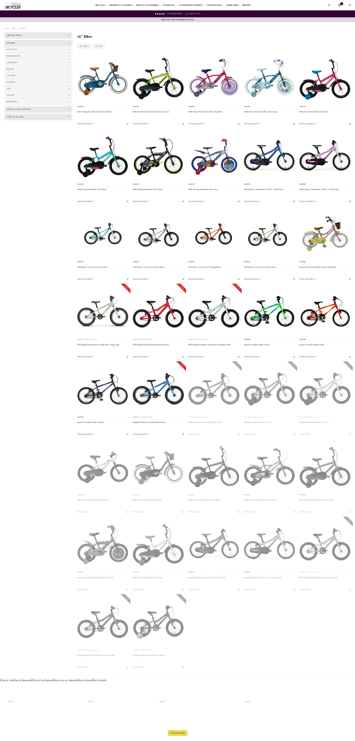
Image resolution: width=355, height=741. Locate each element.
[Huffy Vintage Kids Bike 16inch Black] (158, 466)
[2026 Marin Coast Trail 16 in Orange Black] (213, 233)
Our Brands (92, 709)
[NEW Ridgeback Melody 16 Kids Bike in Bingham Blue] (213, 311)
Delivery (11, 706)
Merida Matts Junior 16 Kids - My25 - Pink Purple (263, 578)
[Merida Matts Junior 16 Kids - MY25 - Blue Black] (213, 544)
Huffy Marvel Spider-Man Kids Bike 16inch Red (95, 578)
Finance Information (16, 713)
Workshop (92, 713)
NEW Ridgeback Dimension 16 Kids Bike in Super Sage (98, 345)
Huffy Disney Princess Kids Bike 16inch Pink (205, 112)
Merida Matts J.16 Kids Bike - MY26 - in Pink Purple (319, 189)
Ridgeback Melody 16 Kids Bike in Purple (149, 655)
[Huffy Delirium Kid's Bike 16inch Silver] (158, 156)
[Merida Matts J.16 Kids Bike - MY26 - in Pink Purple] (325, 156)
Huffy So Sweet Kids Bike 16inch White (148, 578)
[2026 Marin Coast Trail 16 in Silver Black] (158, 233)
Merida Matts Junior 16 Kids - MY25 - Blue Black (207, 578)
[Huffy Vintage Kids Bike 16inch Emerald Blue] (102, 78)
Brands (246, 5)
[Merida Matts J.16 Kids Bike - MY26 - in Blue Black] (269, 156)
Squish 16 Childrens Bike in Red (311, 345)
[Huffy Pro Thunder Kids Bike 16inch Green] (269, 466)
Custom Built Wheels (191, 5)
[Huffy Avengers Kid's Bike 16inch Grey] (213, 156)
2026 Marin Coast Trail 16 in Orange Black (204, 267)
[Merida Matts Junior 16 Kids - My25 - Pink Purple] (269, 544)
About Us (91, 706)
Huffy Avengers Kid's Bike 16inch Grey (203, 189)
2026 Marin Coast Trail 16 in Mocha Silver (260, 267)
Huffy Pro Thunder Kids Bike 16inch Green (260, 500)
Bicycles (100, 5)
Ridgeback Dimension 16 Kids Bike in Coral (205, 422)
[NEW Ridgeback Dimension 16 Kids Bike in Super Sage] (102, 311)
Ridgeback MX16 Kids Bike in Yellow (313, 422)
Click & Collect (14, 709)
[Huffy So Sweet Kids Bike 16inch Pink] (325, 78)
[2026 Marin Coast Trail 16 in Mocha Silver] (269, 233)
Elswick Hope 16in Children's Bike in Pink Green (317, 267)
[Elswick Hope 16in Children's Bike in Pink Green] (325, 233)
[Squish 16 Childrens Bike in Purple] (102, 389)
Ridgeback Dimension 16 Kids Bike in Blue (149, 422)
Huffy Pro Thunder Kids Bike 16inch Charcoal (316, 500)
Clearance (169, 5)
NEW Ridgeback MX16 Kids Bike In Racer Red (151, 345)
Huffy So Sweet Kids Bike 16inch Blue (91, 189)
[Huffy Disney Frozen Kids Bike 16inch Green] (269, 78)
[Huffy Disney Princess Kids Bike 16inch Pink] (213, 78)
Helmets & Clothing (120, 5)
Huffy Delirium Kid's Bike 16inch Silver (148, 189)
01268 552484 (251, 706)
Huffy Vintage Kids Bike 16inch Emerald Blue (94, 112)
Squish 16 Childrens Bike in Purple (90, 422)
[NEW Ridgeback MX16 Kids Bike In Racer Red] (158, 311)
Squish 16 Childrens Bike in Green (257, 345)
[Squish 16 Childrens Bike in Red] (325, 311)
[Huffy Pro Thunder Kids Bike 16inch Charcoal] (325, 466)
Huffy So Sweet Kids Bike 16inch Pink (313, 112)
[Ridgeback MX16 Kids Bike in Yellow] (325, 389)
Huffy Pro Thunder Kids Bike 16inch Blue (204, 500)
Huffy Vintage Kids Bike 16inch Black (147, 500)
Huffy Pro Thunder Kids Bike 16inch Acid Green (151, 112)
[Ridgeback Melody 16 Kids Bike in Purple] (158, 622)
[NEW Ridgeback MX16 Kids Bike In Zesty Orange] (325, 544)
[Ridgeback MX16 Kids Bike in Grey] (269, 389)
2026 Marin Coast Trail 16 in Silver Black (148, 267)
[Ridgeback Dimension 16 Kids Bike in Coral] (213, 389)
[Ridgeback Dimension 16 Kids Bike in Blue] (158, 389)
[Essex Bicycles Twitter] (336, 701)
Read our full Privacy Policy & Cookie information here (177, 726)
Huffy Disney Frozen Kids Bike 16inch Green (261, 112)
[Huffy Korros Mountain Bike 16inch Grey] (102, 466)
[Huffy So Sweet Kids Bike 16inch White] (158, 544)
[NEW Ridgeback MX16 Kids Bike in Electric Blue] (102, 622)
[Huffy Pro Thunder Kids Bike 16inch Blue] (213, 466)
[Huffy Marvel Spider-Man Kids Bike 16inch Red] (102, 544)
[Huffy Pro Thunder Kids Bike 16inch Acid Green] (158, 78)
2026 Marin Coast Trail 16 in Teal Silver (92, 267)
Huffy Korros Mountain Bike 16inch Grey (93, 500)
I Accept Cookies (177, 733)
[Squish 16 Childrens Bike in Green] (269, 311)
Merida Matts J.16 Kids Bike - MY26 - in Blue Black (263, 189)
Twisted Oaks (214, 5)
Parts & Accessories (147, 5)
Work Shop (232, 5)
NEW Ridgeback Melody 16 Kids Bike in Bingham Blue (209, 345)
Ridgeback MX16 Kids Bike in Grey (257, 422)
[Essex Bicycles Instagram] (345, 701)
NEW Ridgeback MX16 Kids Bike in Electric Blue (96, 655)
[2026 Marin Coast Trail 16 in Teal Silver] (102, 233)
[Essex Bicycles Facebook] (328, 701)
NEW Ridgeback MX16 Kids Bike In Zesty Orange (318, 578)
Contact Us (249, 709)
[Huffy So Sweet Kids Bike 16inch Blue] (102, 156)
